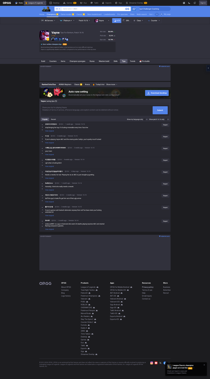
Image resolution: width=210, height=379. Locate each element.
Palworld (84, 293)
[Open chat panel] (208, 68)
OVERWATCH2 (86, 308)
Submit (160, 110)
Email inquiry (147, 296)
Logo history (66, 296)
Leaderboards (109, 14)
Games (83, 340)
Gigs (82, 351)
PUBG (83, 302)
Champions (52, 14)
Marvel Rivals (86, 313)
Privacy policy (147, 287)
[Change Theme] (189, 2)
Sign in (203, 3)
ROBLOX (84, 305)
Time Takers (85, 334)
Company (65, 290)
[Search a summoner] (127, 9)
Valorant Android (116, 299)
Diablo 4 (84, 328)
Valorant (84, 299)
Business (166, 287)
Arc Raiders (85, 316)
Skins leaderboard (94, 14)
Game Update (154, 14)
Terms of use (147, 290)
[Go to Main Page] (7, 3)
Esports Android (116, 316)
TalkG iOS (113, 313)
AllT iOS (113, 296)
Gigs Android (115, 305)
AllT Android (115, 293)
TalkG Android (115, 310)
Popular (45, 119)
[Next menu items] (157, 14)
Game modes (67, 14)
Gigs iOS (113, 308)
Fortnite (84, 325)
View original (49, 131)
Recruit (166, 293)
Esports (84, 348)
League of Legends (35, 3)
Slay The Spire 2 (87, 319)
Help (143, 293)
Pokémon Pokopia (88, 310)
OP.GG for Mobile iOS (118, 290)
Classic (80, 14)
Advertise (167, 290)
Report (165, 125)
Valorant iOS (115, 302)
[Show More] (184, 2)
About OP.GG (66, 287)
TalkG (83, 346)
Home (41, 14)
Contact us (146, 299)
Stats (132, 14)
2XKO (83, 331)
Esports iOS (114, 319)
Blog (63, 293)
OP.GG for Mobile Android (119, 287)
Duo (82, 343)
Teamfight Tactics (88, 290)
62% (118, 21)
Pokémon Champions (89, 296)
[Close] (204, 365)
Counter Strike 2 (87, 322)
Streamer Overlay (87, 354)
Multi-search (142, 14)
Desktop (84, 337)
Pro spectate (122, 14)
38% (127, 21)
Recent (53, 119)
